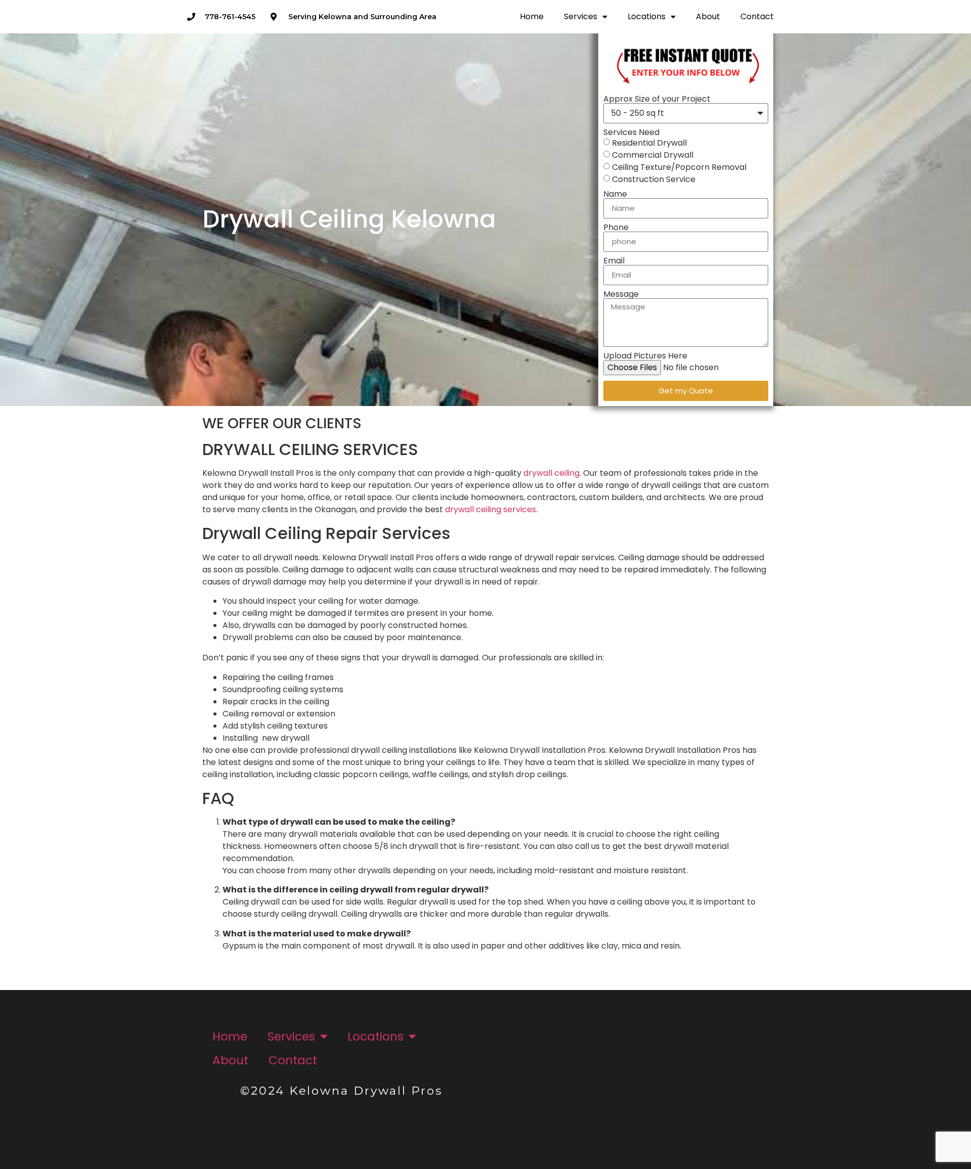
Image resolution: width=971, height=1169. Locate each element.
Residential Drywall (649, 142)
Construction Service (653, 179)
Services (580, 16)
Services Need (631, 132)
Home (532, 16)
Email (614, 261)
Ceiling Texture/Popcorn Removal (679, 166)
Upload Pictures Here (645, 356)
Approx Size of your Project (657, 99)
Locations (647, 16)
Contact (757, 16)
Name (615, 194)
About (708, 16)
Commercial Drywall (652, 154)
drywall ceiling (551, 473)
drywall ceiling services (490, 509)
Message (621, 294)
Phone (616, 227)
